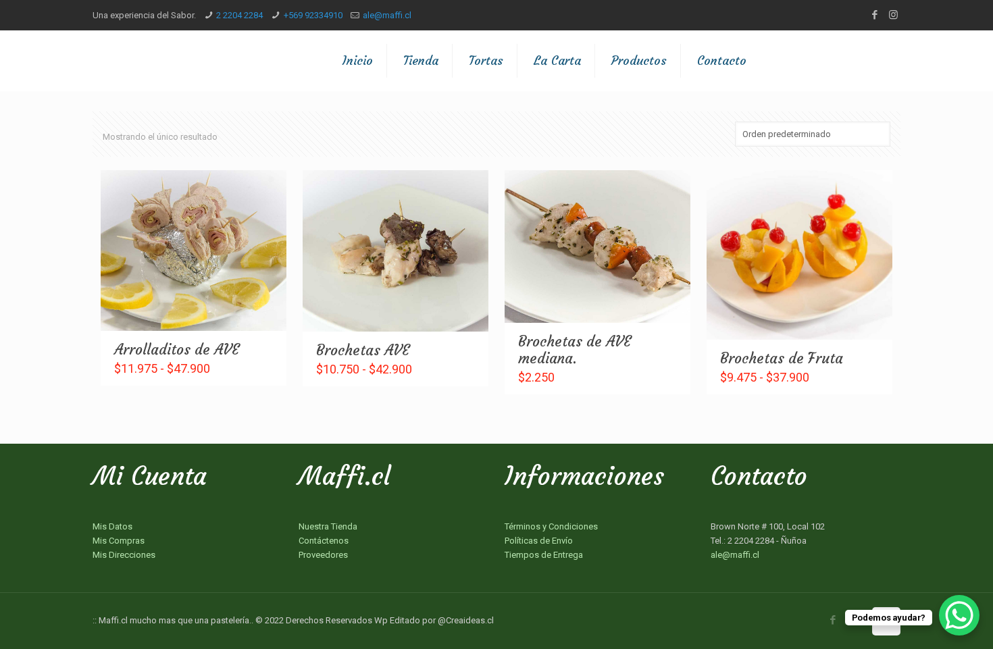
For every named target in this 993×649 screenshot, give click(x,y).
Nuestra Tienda (328, 526)
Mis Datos (112, 526)
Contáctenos (324, 541)
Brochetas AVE (362, 350)
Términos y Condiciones (551, 526)
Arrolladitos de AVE (176, 349)
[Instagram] (893, 15)
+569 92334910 (313, 15)
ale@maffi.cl (387, 15)
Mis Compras (119, 541)
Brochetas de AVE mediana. (574, 349)
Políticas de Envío (539, 541)
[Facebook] (875, 15)
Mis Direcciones (124, 555)
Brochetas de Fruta (781, 358)
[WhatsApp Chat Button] (959, 615)
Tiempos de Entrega (544, 555)
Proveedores (323, 555)
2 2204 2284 (239, 15)
